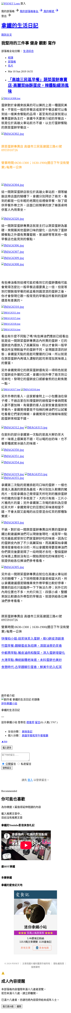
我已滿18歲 (8, 1006)
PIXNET (15, 963)
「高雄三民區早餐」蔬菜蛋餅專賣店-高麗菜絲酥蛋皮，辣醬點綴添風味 (38, 85)
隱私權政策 (58, 963)
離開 (19, 1006)
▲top (4, 741)
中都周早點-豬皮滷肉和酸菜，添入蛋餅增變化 (33, 653)
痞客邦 (30, 722)
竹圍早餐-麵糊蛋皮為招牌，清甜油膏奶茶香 (31, 645)
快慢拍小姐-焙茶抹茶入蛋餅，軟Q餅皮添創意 (32, 638)
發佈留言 (7, 768)
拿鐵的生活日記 (19, 26)
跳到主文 (6, 34)
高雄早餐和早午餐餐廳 (35, 735)
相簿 (10, 57)
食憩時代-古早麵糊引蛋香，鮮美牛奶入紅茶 (31, 667)
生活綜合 (28, 51)
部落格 (12, 61)
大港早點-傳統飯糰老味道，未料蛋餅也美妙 (31, 660)
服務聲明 (35, 967)
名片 (10, 65)
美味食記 (27, 731)
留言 (37, 722)
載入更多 (7, 748)
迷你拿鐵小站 (9, 703)
